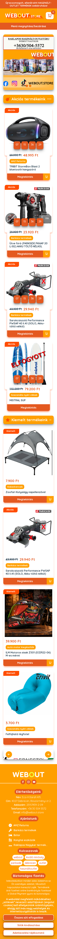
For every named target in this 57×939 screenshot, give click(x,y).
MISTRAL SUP (18, 400)
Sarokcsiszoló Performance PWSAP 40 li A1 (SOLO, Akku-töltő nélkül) (27, 323)
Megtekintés (25, 176)
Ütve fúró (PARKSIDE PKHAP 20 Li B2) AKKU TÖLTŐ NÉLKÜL (29, 245)
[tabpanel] (28, 62)
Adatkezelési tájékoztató (28, 932)
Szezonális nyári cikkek (24, 395)
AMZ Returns (18, 161)
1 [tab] (27, 86)
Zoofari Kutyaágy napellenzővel (26, 492)
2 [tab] (30, 86)
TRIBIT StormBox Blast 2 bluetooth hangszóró (25, 168)
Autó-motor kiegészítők (20, 647)
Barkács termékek (21, 238)
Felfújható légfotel (17, 734)
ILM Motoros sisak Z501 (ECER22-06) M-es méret (28, 654)
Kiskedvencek (15, 486)
